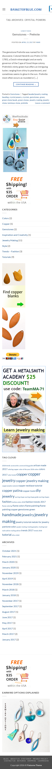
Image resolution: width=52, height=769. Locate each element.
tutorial (6, 534)
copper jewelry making (32, 481)
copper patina (12, 490)
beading (5, 97)
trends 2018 (38, 531)
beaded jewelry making (38, 94)
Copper (6, 223)
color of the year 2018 (26, 469)
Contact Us (9, 761)
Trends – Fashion (10, 251)
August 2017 (8, 611)
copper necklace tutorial (30, 485)
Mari (38, 42)
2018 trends (6, 466)
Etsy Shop (26, 759)
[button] (4, 9)
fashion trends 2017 (36, 501)
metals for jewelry (40, 522)
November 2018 (10, 584)
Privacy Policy (40, 759)
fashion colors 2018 (18, 502)
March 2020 (8, 561)
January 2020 (9, 567)
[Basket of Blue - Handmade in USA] (26, 9)
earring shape (19, 497)
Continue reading (26, 84)
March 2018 (8, 589)
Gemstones (26, 31)
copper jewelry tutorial (10, 486)
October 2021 (9, 550)
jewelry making (36, 100)
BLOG (6, 759)
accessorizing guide (26, 466)
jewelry (28, 515)
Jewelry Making (10, 240)
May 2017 (7, 622)
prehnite (24, 103)
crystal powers (16, 97)
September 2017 (10, 606)
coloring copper (13, 469)
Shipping (31, 761)
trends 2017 (27, 530)
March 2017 (8, 634)
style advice (6, 531)
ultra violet (15, 535)
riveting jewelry (32, 527)
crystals (26, 97)
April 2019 (7, 578)
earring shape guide (32, 497)
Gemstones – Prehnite (26, 34)
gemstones (34, 97)
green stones (23, 100)
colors (36, 469)
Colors (5, 218)
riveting (24, 527)
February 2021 (9, 556)
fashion (6, 501)
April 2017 (7, 628)
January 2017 (9, 639)
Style (4, 246)
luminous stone (14, 103)
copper (22, 474)
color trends (12, 475)
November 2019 (10, 573)
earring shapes (44, 497)
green (42, 97)
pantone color (9, 526)
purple (18, 527)
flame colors (19, 505)
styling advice (16, 531)
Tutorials (6, 257)
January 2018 (9, 595)
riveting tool (43, 527)
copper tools (29, 490)
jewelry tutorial (23, 522)
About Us (15, 759)
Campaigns (43, 761)
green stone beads (9, 100)
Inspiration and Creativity (15, 234)
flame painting (32, 505)
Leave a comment (42, 103)
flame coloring (7, 506)
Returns (21, 761)
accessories (15, 466)
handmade (11, 514)
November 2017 (10, 600)
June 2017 (7, 617)
